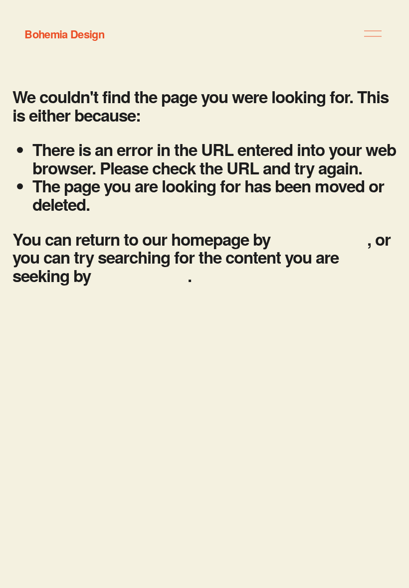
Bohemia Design (64, 34)
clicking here (320, 239)
